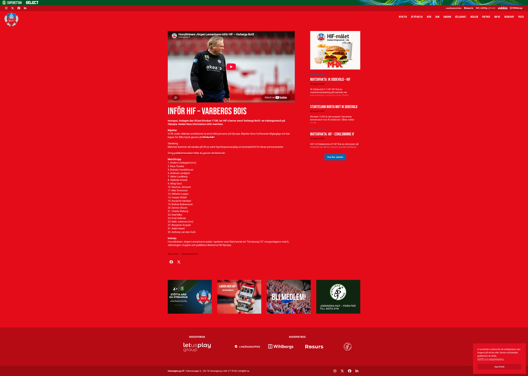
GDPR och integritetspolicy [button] (490, 359)
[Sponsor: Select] (32, 3)
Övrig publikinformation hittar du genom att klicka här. (196, 153)
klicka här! (209, 137)
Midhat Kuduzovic (190, 254)
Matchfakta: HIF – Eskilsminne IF (332, 134)
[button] (171, 262)
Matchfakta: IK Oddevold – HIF (330, 79)
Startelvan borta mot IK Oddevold (333, 106)
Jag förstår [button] (499, 367)
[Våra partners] (484, 8)
